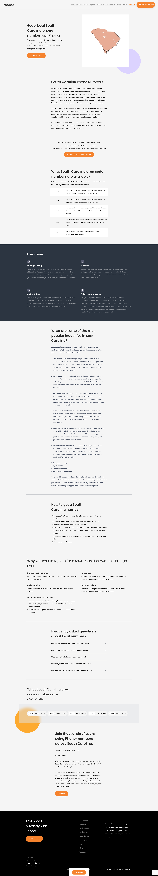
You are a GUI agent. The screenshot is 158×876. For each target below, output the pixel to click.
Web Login (83, 852)
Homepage (83, 820)
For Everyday (84, 828)
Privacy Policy (112, 869)
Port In (81, 844)
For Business (83, 832)
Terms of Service (124, 869)
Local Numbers (84, 836)
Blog (81, 848)
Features (82, 824)
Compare (83, 840)
